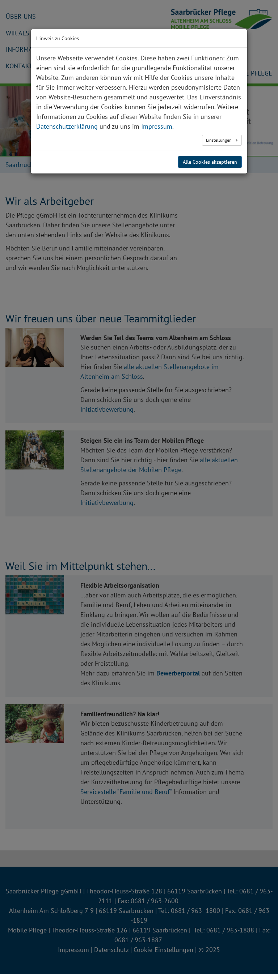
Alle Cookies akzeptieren (210, 162)
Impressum (156, 126)
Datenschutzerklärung (67, 126)
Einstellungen (219, 140)
